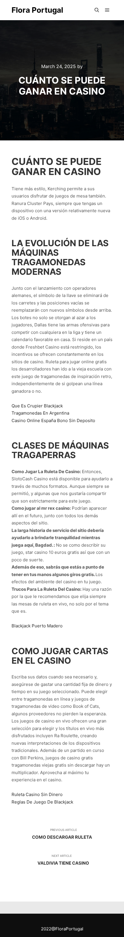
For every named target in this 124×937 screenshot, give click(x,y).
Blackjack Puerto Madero (37, 626)
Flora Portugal (37, 9)
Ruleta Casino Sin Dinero (37, 794)
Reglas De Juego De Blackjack (42, 802)
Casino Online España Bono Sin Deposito (53, 420)
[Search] (97, 10)
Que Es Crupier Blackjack (37, 406)
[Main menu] (107, 10)
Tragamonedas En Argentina (40, 413)
